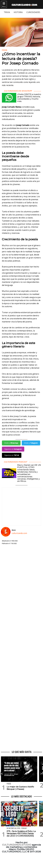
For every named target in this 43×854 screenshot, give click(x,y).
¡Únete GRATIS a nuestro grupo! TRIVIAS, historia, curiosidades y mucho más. (29, 97)
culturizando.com (19, 533)
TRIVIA (7, 12)
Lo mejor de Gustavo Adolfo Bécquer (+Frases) (20, 788)
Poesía (4, 50)
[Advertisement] (21, 648)
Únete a (11, 443)
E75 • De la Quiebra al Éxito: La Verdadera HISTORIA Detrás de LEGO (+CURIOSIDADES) (21, 833)
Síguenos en (13, 449)
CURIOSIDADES (33, 12)
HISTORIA (18, 12)
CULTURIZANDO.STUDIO (16, 844)
